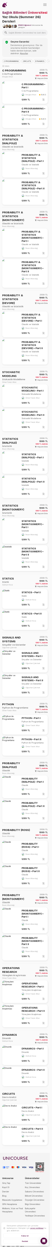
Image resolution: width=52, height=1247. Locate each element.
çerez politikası (36, 1228)
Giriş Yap (6, 1183)
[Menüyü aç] (45, 4)
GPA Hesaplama (9, 1204)
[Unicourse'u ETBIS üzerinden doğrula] (39, 1167)
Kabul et (25, 1236)
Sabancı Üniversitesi (34, 1191)
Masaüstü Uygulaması (12, 1200)
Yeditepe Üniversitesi (35, 1216)
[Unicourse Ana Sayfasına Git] (4, 4)
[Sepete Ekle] (43, 99)
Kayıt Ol (5, 1187)
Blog (4, 1196)
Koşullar (24, 53)
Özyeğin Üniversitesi (34, 1200)
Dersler (5, 1191)
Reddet (25, 1241)
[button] (11, 61)
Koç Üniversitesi (32, 1187)
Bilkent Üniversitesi (34, 1196)
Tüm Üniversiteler (33, 1183)
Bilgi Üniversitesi (32, 1204)
